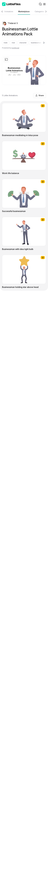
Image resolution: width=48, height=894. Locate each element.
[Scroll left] (3, 11)
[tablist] (24, 11)
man (13, 43)
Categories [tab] (40, 11)
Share (41, 95)
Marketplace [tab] (24, 11)
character (23, 43)
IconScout (15, 48)
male (5, 43)
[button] (4, 23)
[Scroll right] (45, 11)
